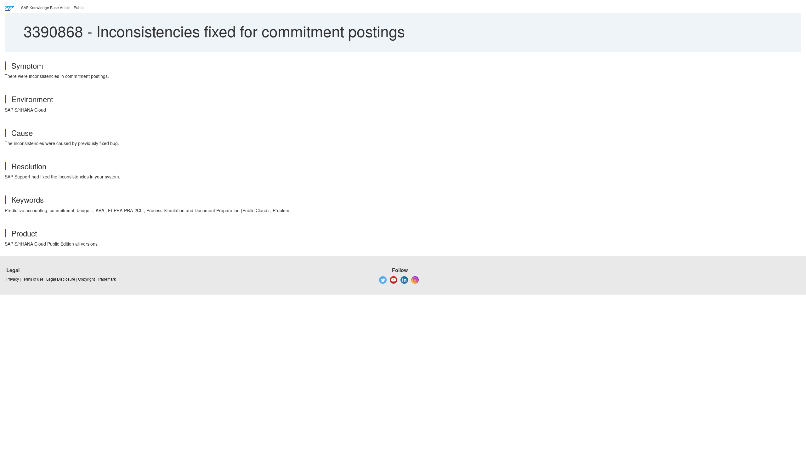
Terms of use (32, 279)
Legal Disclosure (60, 279)
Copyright (86, 279)
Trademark (107, 279)
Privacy (12, 279)
